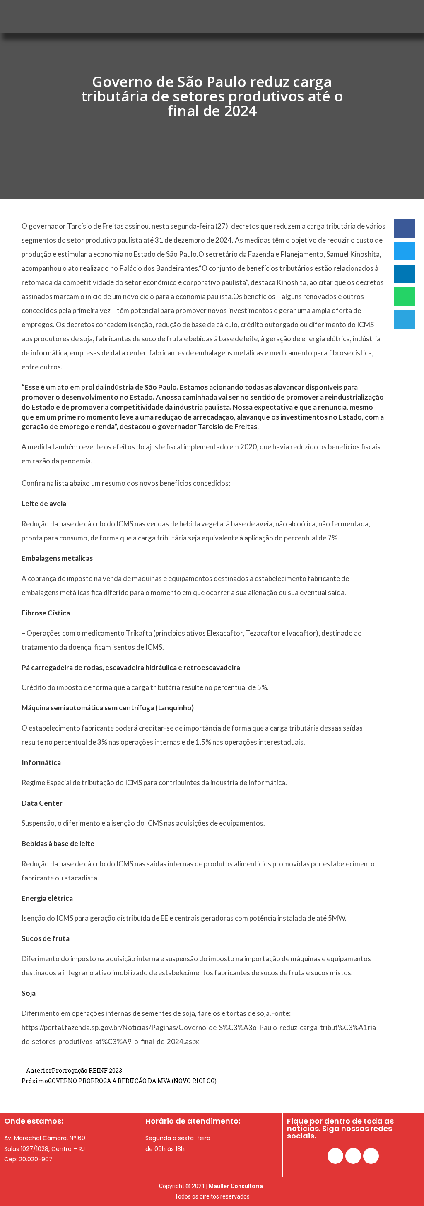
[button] (404, 228)
